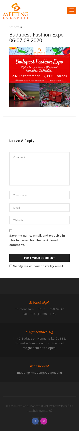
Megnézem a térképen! (39, 348)
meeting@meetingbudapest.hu (39, 372)
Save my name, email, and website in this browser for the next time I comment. (37, 240)
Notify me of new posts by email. (38, 266)
